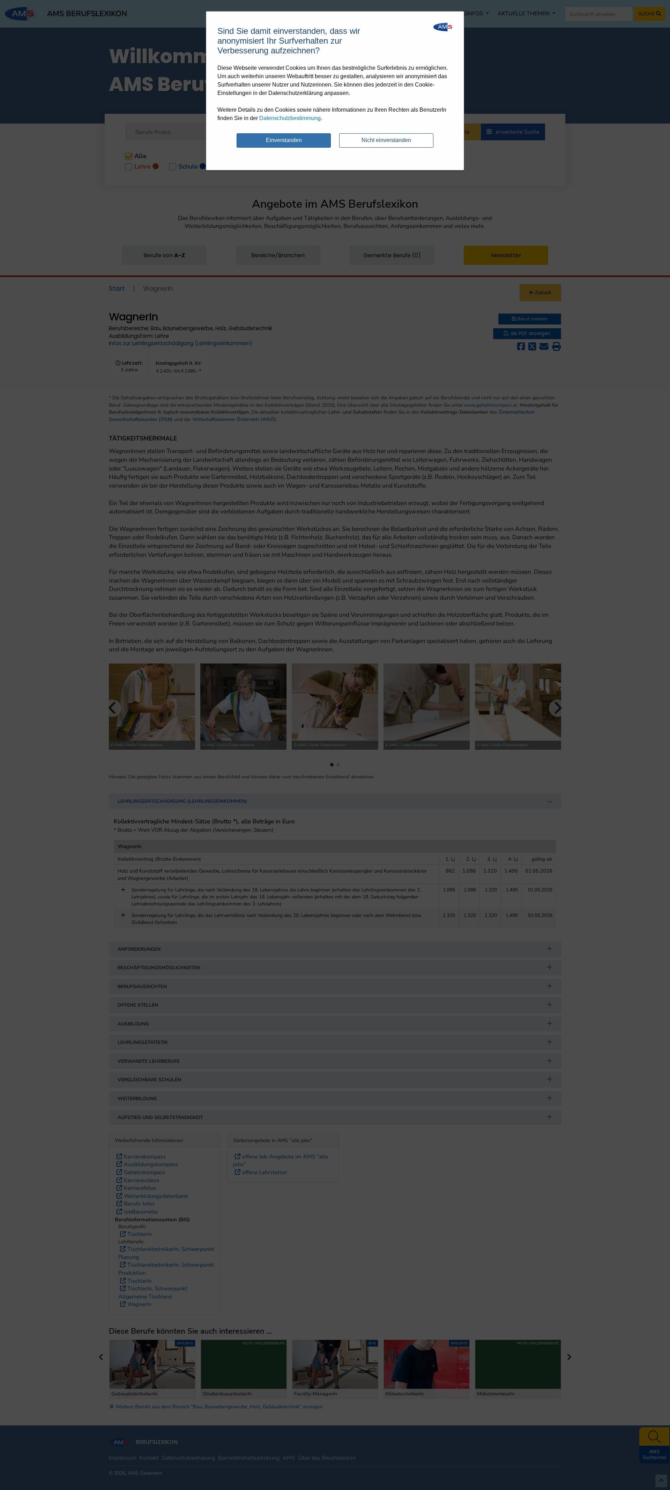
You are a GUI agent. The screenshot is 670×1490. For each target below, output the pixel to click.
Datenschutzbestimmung (290, 118)
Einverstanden (284, 140)
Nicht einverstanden (386, 140)
